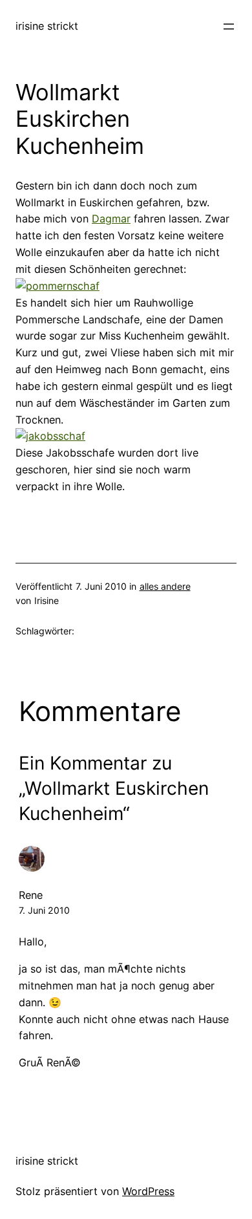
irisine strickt (47, 25)
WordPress (148, 1191)
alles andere (165, 586)
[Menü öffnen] (228, 26)
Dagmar (111, 218)
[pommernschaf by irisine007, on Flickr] (58, 285)
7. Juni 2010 (44, 910)
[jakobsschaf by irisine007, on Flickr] (50, 435)
